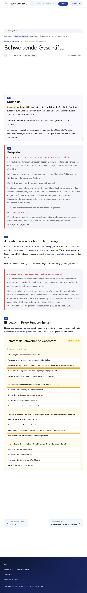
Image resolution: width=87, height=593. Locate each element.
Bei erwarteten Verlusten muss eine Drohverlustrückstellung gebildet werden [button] (37, 430)
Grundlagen (34, 36)
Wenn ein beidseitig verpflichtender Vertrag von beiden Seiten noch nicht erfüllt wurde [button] (41, 365)
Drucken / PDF (76, 55)
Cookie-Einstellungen (11, 579)
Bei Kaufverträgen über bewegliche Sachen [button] (24, 425)
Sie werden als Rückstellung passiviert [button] (22, 400)
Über (5, 564)
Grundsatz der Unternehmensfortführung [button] (24, 460)
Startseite (8, 36)
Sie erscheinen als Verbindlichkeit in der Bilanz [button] (25, 406)
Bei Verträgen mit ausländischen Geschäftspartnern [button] (28, 436)
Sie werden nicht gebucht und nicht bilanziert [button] (25, 395)
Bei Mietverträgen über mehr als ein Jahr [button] (23, 419)
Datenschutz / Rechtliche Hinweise (16, 569)
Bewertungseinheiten (26, 331)
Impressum (8, 574)
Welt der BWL (19, 3)
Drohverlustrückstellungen (58, 254)
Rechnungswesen (21, 36)
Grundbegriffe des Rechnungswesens (53, 36)
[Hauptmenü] (6, 3)
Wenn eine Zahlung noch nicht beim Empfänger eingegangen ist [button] (32, 371)
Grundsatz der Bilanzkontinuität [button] (20, 449)
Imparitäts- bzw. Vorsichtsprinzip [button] (20, 465)
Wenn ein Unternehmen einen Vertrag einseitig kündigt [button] (29, 360)
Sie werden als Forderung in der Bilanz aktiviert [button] (25, 390)
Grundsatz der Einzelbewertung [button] (20, 455)
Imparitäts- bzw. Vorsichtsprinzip (36, 246)
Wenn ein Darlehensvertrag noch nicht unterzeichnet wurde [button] (31, 376)
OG (6, 55)
